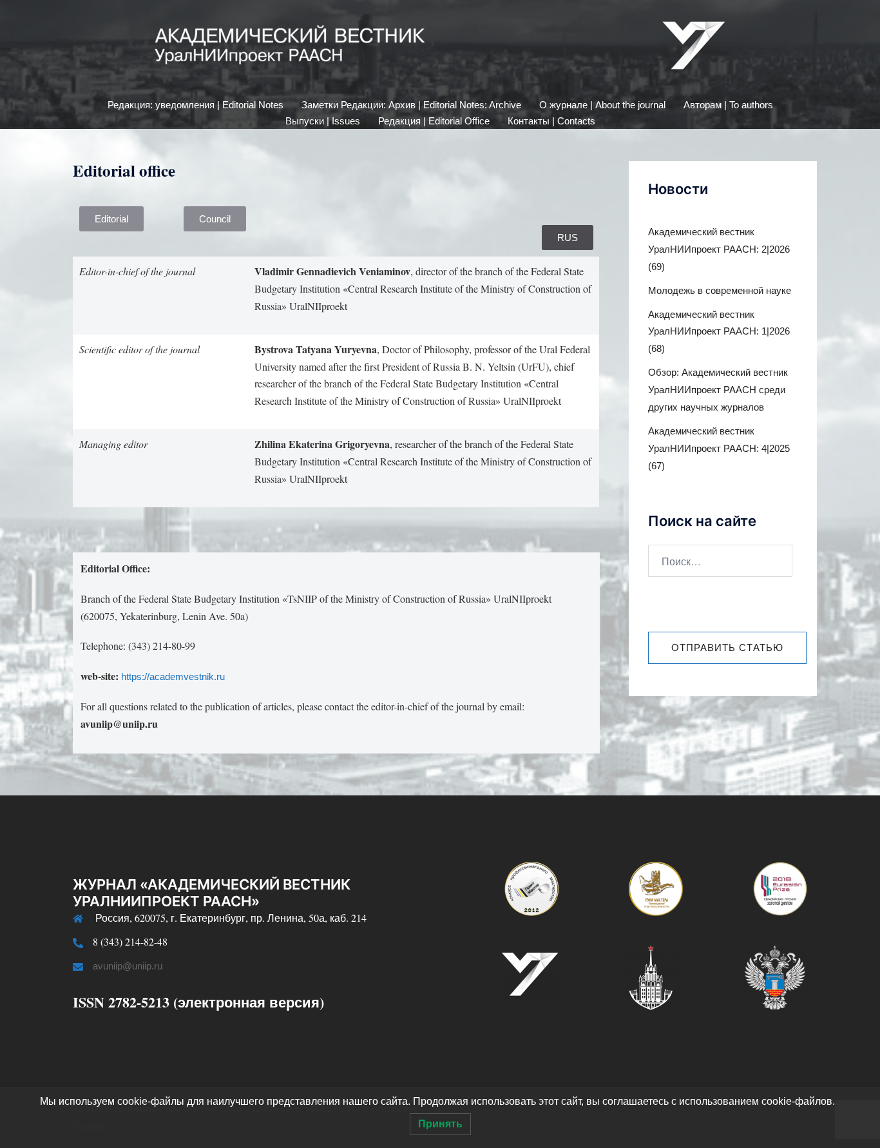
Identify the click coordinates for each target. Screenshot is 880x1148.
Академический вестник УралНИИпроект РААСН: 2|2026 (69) (719, 249)
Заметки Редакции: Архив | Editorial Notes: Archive (411, 104)
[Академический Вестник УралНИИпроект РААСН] (440, 48)
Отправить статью (727, 647)
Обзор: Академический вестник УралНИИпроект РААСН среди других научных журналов (718, 390)
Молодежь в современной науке (719, 290)
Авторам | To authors (728, 104)
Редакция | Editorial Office (434, 120)
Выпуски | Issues (322, 120)
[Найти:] (720, 561)
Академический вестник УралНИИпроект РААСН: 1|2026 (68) (719, 332)
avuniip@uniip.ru (127, 965)
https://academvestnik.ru (173, 676)
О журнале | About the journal (602, 104)
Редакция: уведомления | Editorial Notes (195, 104)
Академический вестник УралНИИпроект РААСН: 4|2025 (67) (719, 448)
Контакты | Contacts (551, 120)
